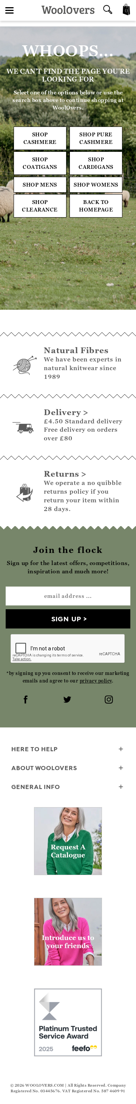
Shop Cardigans (96, 163)
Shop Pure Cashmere (96, 138)
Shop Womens (96, 184)
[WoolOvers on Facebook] (26, 700)
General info (35, 787)
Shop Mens (40, 184)
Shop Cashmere (40, 138)
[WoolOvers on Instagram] (109, 700)
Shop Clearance (40, 206)
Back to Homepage (96, 206)
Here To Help (34, 749)
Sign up (66, 619)
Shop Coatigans (40, 163)
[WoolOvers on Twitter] (68, 700)
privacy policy (96, 681)
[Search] (107, 10)
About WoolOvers (44, 768)
